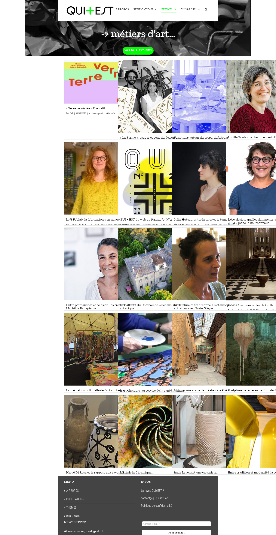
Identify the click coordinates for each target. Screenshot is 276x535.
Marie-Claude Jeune (186, 224)
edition (169, 224)
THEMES (71, 507)
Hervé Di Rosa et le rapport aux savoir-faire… (100, 431)
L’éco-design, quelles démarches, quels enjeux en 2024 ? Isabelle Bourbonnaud (262, 178)
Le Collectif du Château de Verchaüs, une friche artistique (154, 263)
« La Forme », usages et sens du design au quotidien (154, 96)
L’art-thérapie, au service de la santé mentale (154, 349)
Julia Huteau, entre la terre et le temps (208, 178)
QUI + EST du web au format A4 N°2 (154, 178)
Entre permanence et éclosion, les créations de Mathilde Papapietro (100, 263)
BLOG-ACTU (73, 516)
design (104, 224)
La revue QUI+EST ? (152, 490)
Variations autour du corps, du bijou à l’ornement (208, 96)
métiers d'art (110, 113)
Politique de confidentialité (156, 505)
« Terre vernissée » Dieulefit (100, 81)
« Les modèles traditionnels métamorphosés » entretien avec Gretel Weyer (208, 263)
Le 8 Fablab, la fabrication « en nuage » (100, 178)
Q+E (71, 113)
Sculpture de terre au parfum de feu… (262, 349)
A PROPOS (72, 490)
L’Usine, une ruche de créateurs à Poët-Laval (208, 349)
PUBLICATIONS (75, 499)
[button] (206, 9)
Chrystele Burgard (78, 224)
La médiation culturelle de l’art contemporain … (100, 349)
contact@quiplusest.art (155, 498)
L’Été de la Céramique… (154, 431)
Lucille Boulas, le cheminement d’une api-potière (262, 96)
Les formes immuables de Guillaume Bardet (262, 264)
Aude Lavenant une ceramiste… (208, 431)
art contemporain (96, 113)
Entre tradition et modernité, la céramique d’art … (262, 431)
